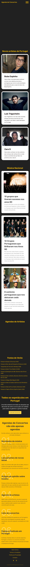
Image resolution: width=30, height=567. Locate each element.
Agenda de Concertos (9, 2)
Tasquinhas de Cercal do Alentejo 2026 (11, 366)
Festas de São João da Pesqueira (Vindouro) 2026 (13, 364)
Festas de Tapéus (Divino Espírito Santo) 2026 (12, 389)
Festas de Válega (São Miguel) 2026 (10, 380)
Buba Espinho (11, 76)
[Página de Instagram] (16, 561)
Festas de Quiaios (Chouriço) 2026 (9, 361)
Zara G (7, 149)
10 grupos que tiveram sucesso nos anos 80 (14, 199)
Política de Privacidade (15, 555)
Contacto (15, 557)
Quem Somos (15, 549)
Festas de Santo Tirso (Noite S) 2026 (10, 369)
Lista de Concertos (15, 412)
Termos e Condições (15, 552)
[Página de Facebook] (13, 561)
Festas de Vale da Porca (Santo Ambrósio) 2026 (13, 386)
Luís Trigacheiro (12, 114)
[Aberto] (27, 2)
